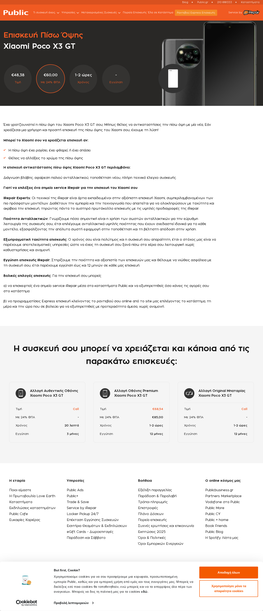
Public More (214, 508)
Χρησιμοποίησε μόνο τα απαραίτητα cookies (228, 588)
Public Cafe (18, 514)
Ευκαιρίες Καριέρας (24, 520)
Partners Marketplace (223, 496)
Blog (185, 2)
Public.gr (202, 2)
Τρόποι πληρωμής (153, 502)
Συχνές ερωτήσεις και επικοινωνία (166, 526)
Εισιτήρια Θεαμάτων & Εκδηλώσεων (97, 526)
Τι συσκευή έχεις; (44, 12)
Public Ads (75, 490)
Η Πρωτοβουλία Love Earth (32, 496)
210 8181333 (224, 2)
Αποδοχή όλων (229, 572)
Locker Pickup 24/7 (83, 514)
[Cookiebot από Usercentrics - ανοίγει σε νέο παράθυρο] (27, 603)
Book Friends (216, 526)
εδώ (144, 591)
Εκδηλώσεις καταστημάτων (32, 508)
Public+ (72, 496)
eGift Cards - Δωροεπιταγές (90, 532)
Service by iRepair (81, 508)
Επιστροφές (148, 508)
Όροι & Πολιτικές (152, 537)
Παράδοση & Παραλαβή (157, 496)
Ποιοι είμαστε (20, 490)
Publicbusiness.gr (219, 490)
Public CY (212, 514)
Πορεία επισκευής (152, 520)
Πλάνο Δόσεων (151, 514)
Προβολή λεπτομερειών (71, 603)
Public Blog (214, 532)
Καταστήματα (250, 2)
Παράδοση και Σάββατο (86, 537)
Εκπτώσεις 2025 (152, 532)
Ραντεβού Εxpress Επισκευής (196, 13)
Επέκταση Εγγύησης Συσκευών (93, 520)
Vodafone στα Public (222, 502)
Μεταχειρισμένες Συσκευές (99, 12)
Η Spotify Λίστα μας (221, 537)
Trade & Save (78, 502)
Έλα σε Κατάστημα (160, 12)
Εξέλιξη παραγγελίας (155, 490)
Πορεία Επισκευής (134, 12)
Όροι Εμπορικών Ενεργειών (160, 543)
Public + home (216, 520)
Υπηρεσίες (68, 12)
